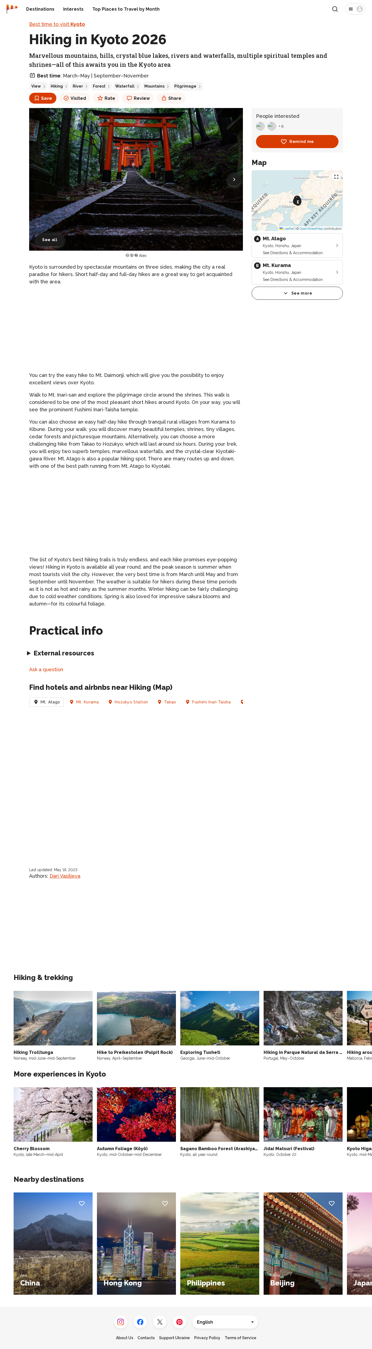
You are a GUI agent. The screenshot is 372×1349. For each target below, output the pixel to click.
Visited (78, 98)
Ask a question (46, 669)
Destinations (40, 9)
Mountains (154, 86)
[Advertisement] (136, 328)
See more (301, 293)
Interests (73, 9)
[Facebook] (140, 1322)
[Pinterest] (179, 1322)
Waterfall (125, 86)
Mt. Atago (50, 702)
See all (49, 240)
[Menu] (355, 9)
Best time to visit (57, 24)
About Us (124, 1338)
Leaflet (288, 228)
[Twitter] (159, 1322)
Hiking (57, 86)
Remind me (301, 141)
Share (174, 98)
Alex (143, 255)
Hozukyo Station (131, 702)
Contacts (146, 1338)
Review (142, 98)
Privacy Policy (207, 1338)
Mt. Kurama (87, 702)
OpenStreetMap (311, 228)
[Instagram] (120, 1322)
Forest (99, 86)
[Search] (335, 9)
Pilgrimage (185, 86)
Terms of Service (240, 1338)
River (78, 86)
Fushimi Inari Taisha (211, 702)
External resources (63, 653)
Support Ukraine (174, 1338)
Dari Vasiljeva (65, 876)
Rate (110, 98)
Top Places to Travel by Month (126, 9)
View (36, 86)
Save (46, 98)
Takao (170, 702)
